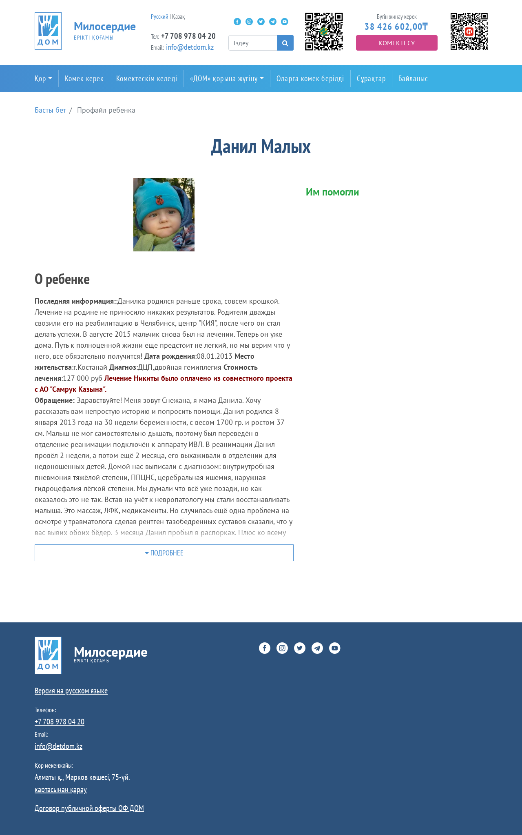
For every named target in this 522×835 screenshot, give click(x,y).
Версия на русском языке (71, 690)
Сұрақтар (371, 78)
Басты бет (50, 110)
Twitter (261, 21)
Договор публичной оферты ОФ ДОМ (89, 808)
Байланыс (413, 78)
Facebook (237, 21)
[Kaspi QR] (469, 31)
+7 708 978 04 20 (188, 36)
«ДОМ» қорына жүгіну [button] (224, 78)
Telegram (272, 21)
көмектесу (396, 43)
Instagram (249, 21)
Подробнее (166, 552)
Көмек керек (84, 78)
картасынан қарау (61, 789)
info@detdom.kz (190, 47)
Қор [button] (40, 78)
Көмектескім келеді (146, 78)
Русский (159, 16)
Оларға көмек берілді (310, 78)
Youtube (284, 21)
